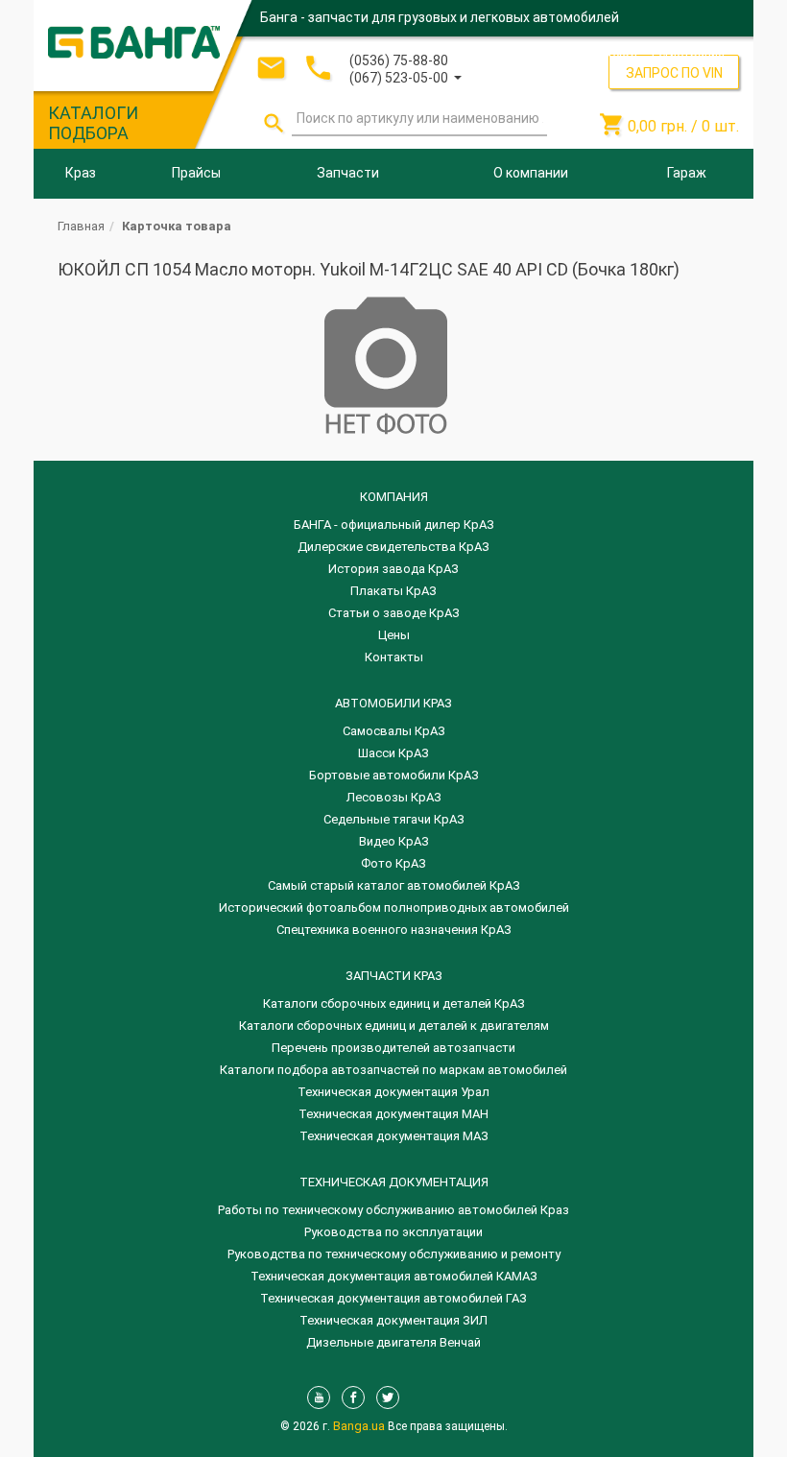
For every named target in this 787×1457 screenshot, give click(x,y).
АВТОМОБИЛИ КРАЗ (393, 703)
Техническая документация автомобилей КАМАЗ (393, 1276)
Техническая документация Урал (393, 1092)
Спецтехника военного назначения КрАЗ (394, 929)
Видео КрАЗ (394, 841)
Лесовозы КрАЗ (393, 797)
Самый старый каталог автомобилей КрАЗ (394, 885)
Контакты (394, 657)
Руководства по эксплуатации (393, 1232)
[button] (405, 76)
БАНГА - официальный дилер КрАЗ (394, 524)
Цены (394, 635)
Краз (80, 172)
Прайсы (196, 172)
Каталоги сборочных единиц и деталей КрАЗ (394, 1003)
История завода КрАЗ (393, 568)
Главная (81, 226)
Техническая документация (394, 1182)
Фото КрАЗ (393, 863)
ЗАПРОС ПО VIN (674, 73)
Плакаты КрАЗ (393, 591)
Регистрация (688, 52)
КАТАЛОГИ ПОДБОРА (93, 123)
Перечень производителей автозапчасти (393, 1047)
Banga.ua (360, 1426)
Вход (622, 52)
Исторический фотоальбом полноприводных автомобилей (394, 907)
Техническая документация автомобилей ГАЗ (393, 1298)
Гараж (686, 172)
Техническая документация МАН (393, 1114)
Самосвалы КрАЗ (394, 731)
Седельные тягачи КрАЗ (394, 819)
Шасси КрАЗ (393, 753)
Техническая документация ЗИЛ (393, 1320)
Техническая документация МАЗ (394, 1136)
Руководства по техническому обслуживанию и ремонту (393, 1254)
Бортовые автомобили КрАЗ (394, 775)
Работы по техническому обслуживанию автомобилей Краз (393, 1210)
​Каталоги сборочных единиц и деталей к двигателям (394, 1025)
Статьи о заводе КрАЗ (394, 613)
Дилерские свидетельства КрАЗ (393, 546)
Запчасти (348, 172)
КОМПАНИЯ (394, 497)
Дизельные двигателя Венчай (393, 1342)
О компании (530, 172)
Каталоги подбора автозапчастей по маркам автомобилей (393, 1070)
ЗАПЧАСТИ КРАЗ (394, 975)
